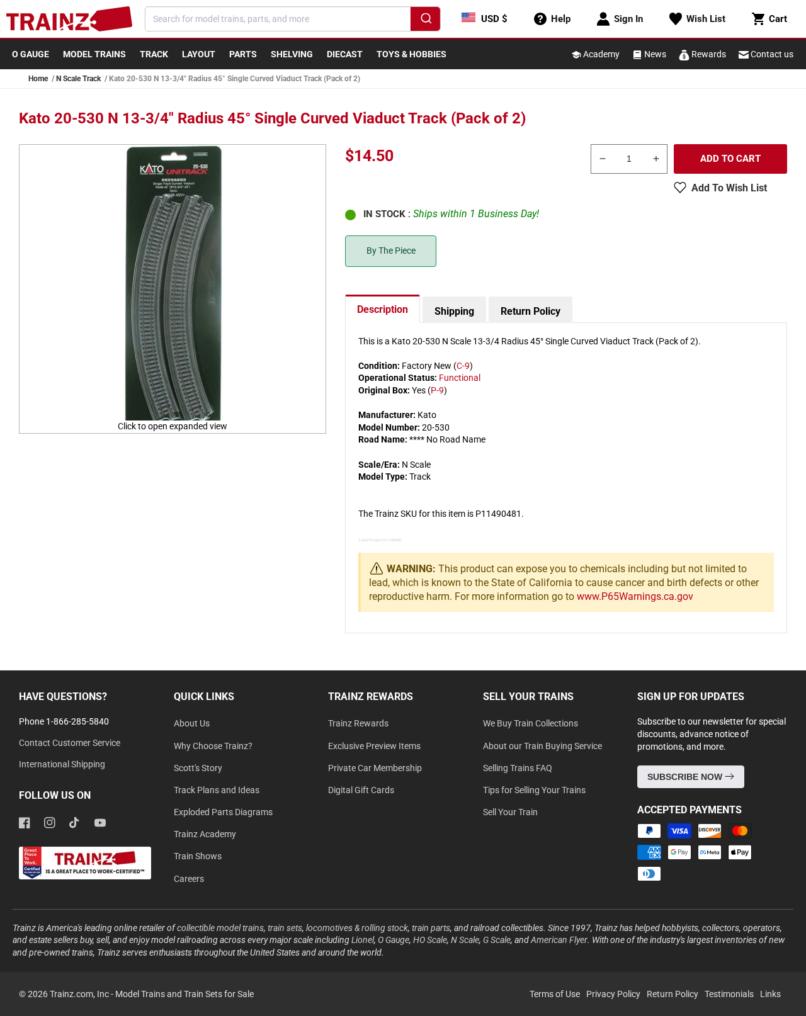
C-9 (463, 366)
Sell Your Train (510, 812)
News (654, 54)
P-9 (437, 390)
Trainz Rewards (358, 723)
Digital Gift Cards (361, 790)
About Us (192, 723)
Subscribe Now (686, 777)
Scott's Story (198, 768)
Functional (459, 378)
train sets (285, 928)
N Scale (465, 940)
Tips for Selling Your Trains (534, 790)
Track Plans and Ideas (216, 790)
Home (38, 78)
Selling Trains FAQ (517, 768)
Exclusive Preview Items (374, 746)
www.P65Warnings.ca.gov (635, 596)
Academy (600, 54)
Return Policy (530, 311)
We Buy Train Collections (530, 723)
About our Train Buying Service (542, 746)
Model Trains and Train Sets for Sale (184, 994)
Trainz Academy (205, 834)
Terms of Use (555, 994)
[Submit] (425, 21)
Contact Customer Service (69, 743)
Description (382, 309)
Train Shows (198, 856)
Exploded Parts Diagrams (223, 812)
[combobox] (293, 18)
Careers (189, 879)
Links (770, 994)
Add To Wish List (729, 188)
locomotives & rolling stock (357, 928)
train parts (431, 928)
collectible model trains (220, 928)
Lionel (362, 940)
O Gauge (393, 940)
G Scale (497, 940)
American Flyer (559, 940)
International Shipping (62, 764)
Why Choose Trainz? (213, 746)
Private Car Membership (375, 768)
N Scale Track (78, 78)
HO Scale (430, 940)
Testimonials (729, 994)
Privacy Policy (613, 994)
